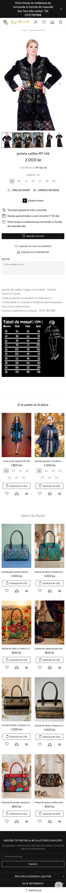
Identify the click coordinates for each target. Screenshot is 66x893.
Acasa (24, 30)
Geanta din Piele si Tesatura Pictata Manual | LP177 (49, 571)
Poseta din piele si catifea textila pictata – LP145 (49, 802)
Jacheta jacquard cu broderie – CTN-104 (49, 461)
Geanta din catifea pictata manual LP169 (49, 648)
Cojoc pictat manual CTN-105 (16, 461)
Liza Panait (20, 22)
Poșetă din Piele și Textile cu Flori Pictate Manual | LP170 (16, 648)
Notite (6, 259)
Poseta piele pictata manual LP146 (16, 802)
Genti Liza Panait (33, 516)
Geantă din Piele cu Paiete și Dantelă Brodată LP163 (49, 725)
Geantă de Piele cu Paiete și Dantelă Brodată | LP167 (16, 725)
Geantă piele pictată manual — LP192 (16, 571)
